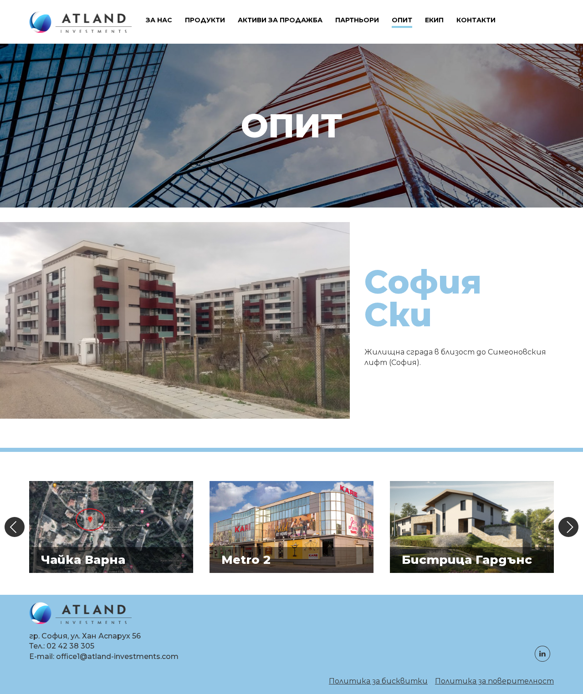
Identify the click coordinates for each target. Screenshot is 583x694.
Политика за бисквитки (378, 681)
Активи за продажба (280, 20)
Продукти (205, 20)
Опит (402, 20)
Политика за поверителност (494, 681)
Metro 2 (246, 559)
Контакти (476, 20)
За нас (159, 20)
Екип (434, 20)
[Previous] (15, 527)
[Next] (568, 527)
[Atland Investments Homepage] (80, 22)
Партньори (357, 20)
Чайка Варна (83, 559)
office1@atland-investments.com (117, 656)
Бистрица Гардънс (467, 559)
